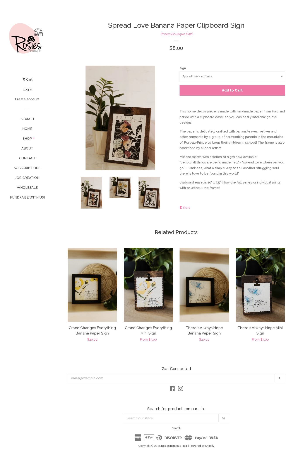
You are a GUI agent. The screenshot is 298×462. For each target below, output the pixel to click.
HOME (27, 129)
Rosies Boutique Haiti (176, 34)
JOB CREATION (27, 178)
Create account (27, 99)
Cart (29, 80)
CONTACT (27, 158)
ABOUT (27, 148)
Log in (27, 89)
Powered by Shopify (202, 445)
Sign (183, 68)
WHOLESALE (27, 188)
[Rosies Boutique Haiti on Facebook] (172, 389)
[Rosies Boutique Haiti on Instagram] (180, 389)
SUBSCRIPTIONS (27, 168)
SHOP (27, 139)
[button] (286, 450)
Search (176, 428)
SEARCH (27, 119)
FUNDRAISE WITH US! (27, 197)
